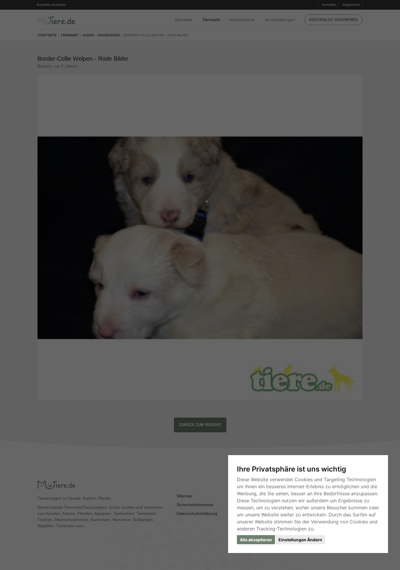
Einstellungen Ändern (300, 539)
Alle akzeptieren (256, 539)
